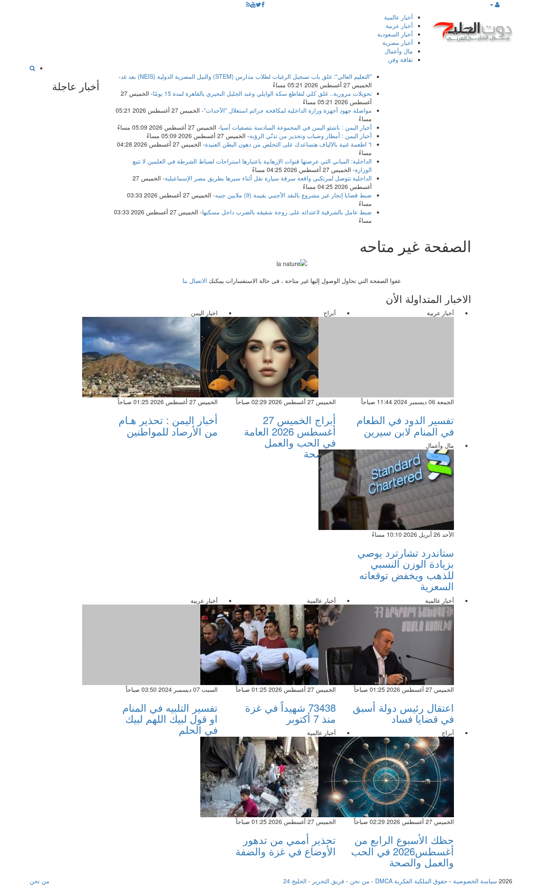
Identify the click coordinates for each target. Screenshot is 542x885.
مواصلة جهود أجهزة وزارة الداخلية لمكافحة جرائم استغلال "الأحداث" (288, 110)
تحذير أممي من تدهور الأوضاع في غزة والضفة (285, 845)
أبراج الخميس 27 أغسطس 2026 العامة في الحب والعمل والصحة (290, 436)
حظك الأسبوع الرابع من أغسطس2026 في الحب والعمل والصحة (402, 850)
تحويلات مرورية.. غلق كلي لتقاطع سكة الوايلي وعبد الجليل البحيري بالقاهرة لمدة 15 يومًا (262, 93)
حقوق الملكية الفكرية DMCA (411, 881)
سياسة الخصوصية (475, 881)
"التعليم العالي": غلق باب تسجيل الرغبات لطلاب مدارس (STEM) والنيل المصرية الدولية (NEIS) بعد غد (246, 76)
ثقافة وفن (400, 59)
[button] (494, 4)
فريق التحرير (328, 881)
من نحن (360, 881)
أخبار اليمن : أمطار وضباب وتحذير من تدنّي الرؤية (310, 135)
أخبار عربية (399, 25)
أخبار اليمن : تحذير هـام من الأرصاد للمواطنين (168, 425)
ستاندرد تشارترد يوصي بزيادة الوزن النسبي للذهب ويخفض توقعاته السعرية (405, 569)
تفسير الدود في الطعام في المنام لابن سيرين (405, 425)
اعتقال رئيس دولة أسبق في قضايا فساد (403, 713)
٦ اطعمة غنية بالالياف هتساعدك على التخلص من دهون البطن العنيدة (288, 144)
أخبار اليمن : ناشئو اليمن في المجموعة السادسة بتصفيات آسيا (296, 127)
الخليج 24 (295, 881)
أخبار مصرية (397, 42)
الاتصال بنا (195, 280)
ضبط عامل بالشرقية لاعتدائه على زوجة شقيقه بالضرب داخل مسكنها (287, 212)
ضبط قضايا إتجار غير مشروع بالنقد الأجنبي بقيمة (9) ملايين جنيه (293, 195)
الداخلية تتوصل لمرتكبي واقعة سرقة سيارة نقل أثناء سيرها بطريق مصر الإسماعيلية (268, 178)
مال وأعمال (398, 51)
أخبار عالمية (398, 17)
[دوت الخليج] (472, 29)
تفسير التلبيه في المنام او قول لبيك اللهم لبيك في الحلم (170, 718)
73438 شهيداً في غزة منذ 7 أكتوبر (290, 713)
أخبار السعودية (395, 34)
